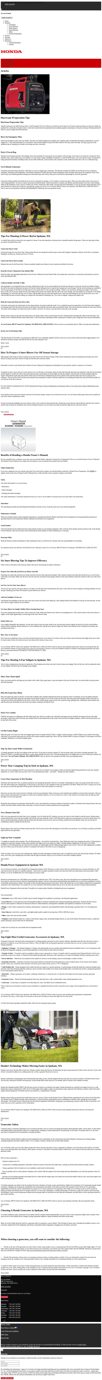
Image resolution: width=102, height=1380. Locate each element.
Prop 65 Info (5, 1338)
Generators (12, 24)
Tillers (11, 32)
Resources (8, 41)
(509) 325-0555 (10, 4)
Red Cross (87, 142)
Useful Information (15, 42)
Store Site (8, 6)
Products (7, 23)
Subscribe (4, 1297)
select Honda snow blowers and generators (31, 648)
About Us (8, 39)
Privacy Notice (5, 1324)
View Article (5, 198)
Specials (7, 37)
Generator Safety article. (48, 1003)
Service (7, 35)
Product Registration (15, 33)
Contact (11, 44)
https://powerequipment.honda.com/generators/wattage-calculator (47, 1250)
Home (7, 21)
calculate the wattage (33, 186)
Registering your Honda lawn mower (67, 1101)
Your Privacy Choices (8, 1328)
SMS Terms (4, 1334)
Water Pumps (13, 28)
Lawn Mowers (13, 26)
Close (3, 1378)
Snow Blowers (13, 30)
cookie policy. (82, 1344)
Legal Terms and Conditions (10, 1331)
